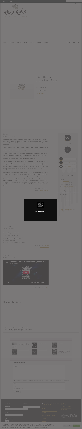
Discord (43, 211)
